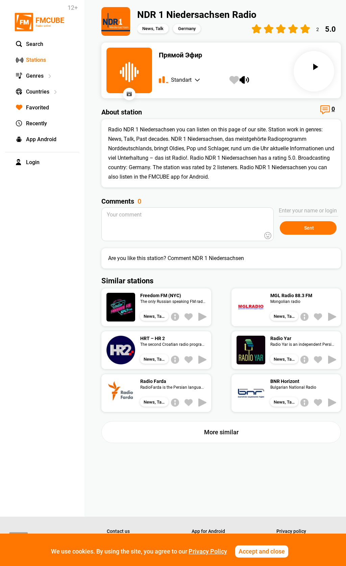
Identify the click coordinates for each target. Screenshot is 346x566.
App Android (41, 139)
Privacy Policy (208, 551)
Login (33, 162)
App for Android (208, 531)
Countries (37, 91)
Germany (187, 28)
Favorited (37, 107)
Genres (35, 76)
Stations (36, 60)
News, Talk (153, 28)
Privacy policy (291, 531)
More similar (221, 432)
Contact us (118, 531)
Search (34, 44)
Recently (36, 123)
